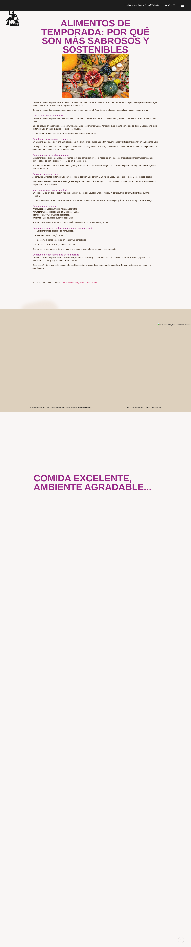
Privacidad (139, 407)
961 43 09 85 (170, 5)
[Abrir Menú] (182, 5)
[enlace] (181, 940)
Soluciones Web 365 (84, 407)
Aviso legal (131, 407)
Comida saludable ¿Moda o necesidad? (79, 283)
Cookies (147, 407)
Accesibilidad (156, 407)
